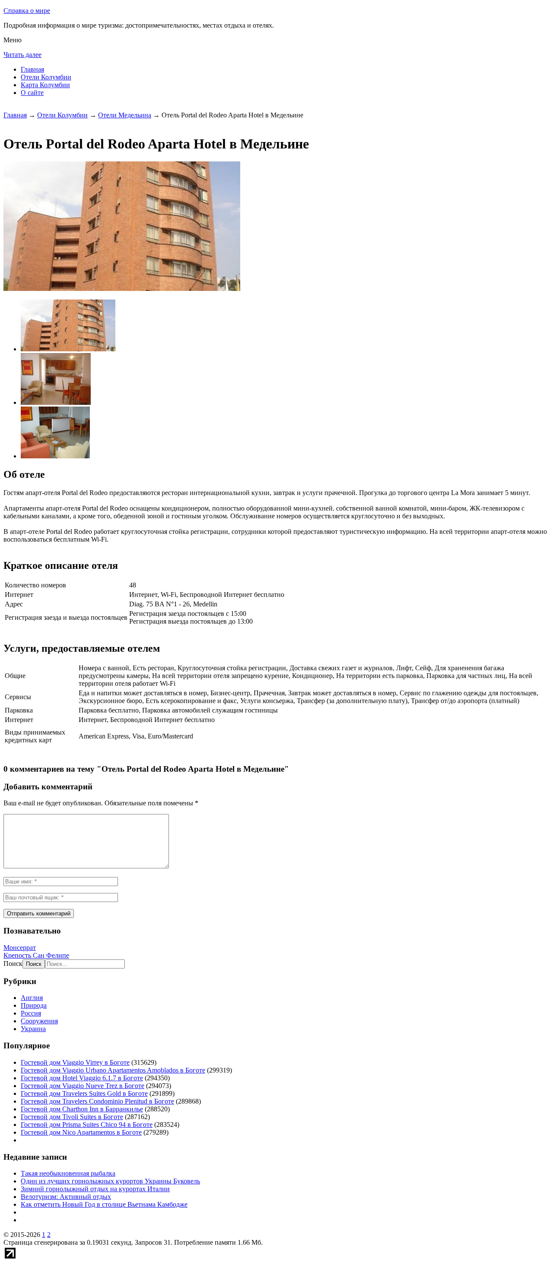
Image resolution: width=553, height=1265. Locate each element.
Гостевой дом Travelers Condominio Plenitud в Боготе (97, 1101)
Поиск (12, 963)
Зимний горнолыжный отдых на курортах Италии (95, 1188)
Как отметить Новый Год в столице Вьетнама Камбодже (104, 1204)
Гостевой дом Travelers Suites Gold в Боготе (84, 1093)
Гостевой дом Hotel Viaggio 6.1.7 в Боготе (82, 1078)
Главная (32, 69)
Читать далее (22, 54)
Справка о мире (26, 10)
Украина (33, 1028)
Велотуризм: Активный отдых (66, 1196)
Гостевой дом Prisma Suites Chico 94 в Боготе (87, 1124)
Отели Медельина (124, 115)
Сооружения (39, 1021)
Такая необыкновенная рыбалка (68, 1173)
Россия (31, 1013)
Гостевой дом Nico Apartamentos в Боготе (81, 1132)
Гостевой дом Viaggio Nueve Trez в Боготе (82, 1085)
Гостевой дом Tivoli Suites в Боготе (72, 1116)
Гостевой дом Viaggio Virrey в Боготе (75, 1062)
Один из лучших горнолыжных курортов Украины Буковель (110, 1181)
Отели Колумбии (46, 77)
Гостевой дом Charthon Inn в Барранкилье (82, 1109)
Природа (34, 1005)
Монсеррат (19, 947)
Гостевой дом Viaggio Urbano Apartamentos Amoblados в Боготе (113, 1070)
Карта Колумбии (45, 84)
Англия (32, 997)
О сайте (32, 92)
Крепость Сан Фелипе (36, 955)
